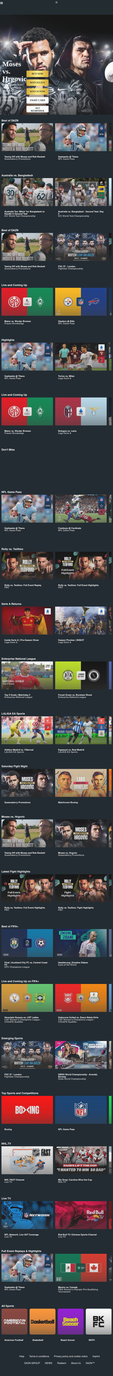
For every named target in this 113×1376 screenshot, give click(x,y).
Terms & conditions (39, 1356)
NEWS (48, 1363)
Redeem (61, 1363)
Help (21, 1356)
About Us (76, 1363)
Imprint (96, 1356)
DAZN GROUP (32, 1363)
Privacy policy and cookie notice (71, 1356)
